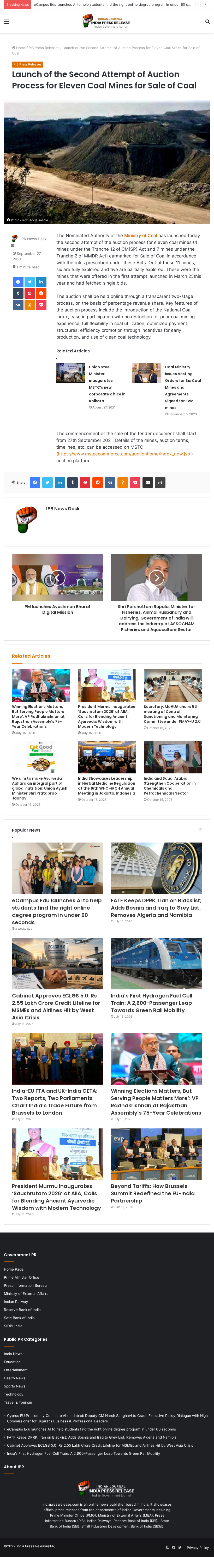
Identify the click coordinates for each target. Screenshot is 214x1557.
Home (20, 48)
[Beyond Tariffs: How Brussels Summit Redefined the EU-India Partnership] (156, 1154)
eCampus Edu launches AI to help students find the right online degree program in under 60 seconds (57, 911)
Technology (13, 1394)
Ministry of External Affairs (26, 1293)
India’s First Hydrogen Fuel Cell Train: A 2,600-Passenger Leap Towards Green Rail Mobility (151, 1003)
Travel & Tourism (18, 1402)
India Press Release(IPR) (35, 1546)
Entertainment (16, 1370)
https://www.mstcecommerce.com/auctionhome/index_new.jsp (124, 453)
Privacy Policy (198, 1548)
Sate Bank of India (19, 1318)
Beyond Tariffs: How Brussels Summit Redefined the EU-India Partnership (153, 1193)
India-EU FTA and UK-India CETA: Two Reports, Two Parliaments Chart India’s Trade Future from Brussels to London (54, 1101)
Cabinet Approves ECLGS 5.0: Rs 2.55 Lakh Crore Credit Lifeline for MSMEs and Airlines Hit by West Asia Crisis (56, 1006)
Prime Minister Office (21, 1277)
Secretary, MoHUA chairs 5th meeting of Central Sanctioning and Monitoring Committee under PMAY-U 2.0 (172, 714)
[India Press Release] (107, 21)
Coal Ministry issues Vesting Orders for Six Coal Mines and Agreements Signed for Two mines (183, 387)
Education (12, 1362)
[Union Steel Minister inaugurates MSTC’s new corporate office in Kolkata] (70, 373)
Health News (14, 1378)
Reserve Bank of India (22, 1310)
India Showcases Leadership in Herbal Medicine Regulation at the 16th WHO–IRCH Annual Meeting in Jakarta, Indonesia (106, 786)
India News (13, 1354)
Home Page (13, 1269)
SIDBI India (13, 1326)
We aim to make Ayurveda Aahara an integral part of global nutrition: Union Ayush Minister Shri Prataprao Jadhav (39, 788)
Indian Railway (16, 1302)
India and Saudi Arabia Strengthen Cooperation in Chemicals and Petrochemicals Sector (170, 786)
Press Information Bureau (25, 1285)
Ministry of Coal (140, 235)
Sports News (14, 1386)
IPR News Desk (33, 239)
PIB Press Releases (44, 48)
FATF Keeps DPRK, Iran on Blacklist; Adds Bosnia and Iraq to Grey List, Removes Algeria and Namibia (156, 908)
